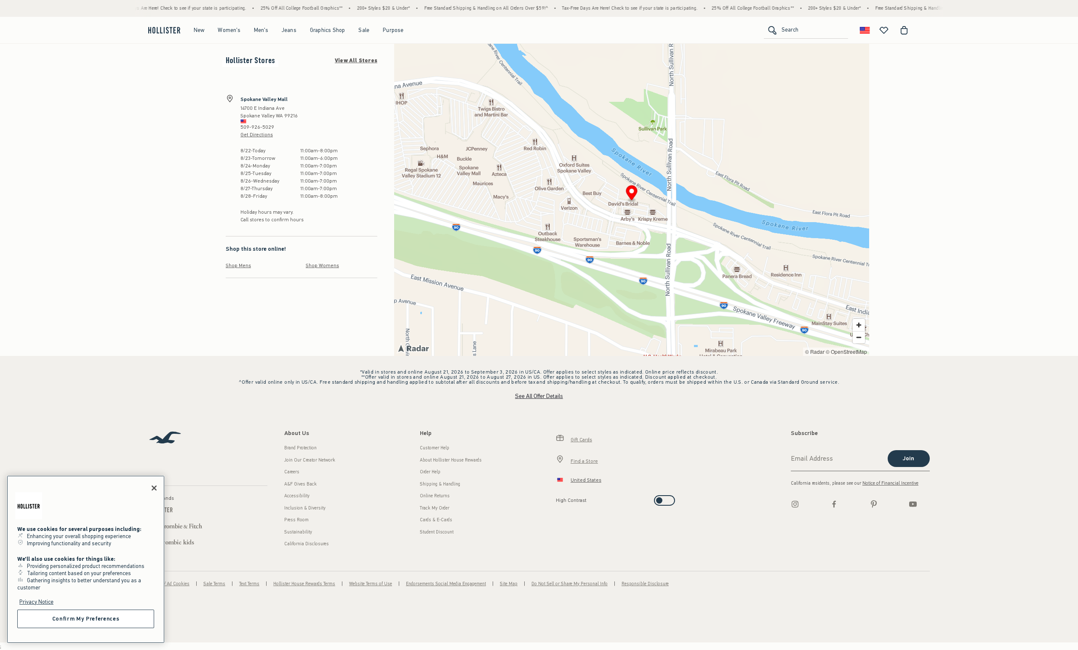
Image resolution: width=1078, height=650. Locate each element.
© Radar (815, 351)
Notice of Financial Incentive (890, 483)
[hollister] (164, 30)
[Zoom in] (859, 325)
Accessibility (297, 496)
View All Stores (356, 60)
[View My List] (884, 30)
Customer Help (434, 448)
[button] (632, 194)
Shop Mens (238, 265)
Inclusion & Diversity (305, 508)
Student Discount (437, 532)
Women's (229, 30)
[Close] (154, 488)
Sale (363, 30)
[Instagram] (795, 504)
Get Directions (256, 134)
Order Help (430, 472)
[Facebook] (834, 504)
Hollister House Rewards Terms (304, 584)
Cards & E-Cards (436, 520)
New (199, 30)
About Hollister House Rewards (451, 460)
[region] (86, 559)
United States (586, 480)
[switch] (558, 498)
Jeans (289, 30)
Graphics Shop (327, 30)
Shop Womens (322, 265)
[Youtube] (913, 504)
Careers (291, 472)
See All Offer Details (539, 396)
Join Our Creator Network (309, 460)
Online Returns (435, 496)
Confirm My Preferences (85, 618)
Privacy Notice (36, 601)
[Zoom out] (859, 337)
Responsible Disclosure (645, 584)
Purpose (393, 30)
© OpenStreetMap (846, 351)
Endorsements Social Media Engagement (446, 584)
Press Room (296, 520)
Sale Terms (214, 584)
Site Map (509, 584)
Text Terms (249, 584)
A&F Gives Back (300, 484)
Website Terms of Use (370, 584)
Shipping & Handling (440, 484)
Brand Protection (300, 448)
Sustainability (298, 532)
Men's (261, 30)
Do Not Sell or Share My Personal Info (569, 584)
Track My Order (434, 508)
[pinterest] (874, 504)
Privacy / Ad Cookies (168, 584)
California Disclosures (306, 544)
